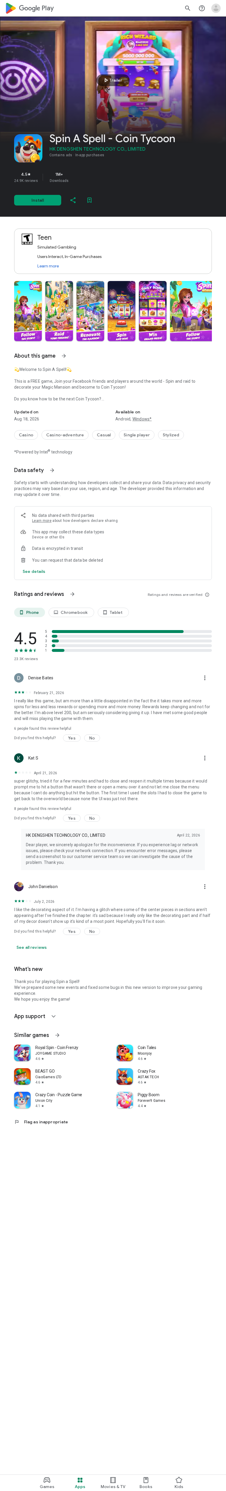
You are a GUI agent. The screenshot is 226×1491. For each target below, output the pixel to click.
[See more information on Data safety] (52, 470)
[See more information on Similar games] (57, 1035)
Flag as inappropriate (41, 1122)
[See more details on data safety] (34, 571)
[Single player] (136, 434)
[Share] (73, 200)
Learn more (48, 266)
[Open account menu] (216, 8)
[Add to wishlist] (89, 200)
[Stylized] (171, 434)
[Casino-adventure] (65, 434)
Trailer (112, 80)
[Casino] (26, 434)
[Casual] (103, 434)
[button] (28, 311)
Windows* (142, 419)
